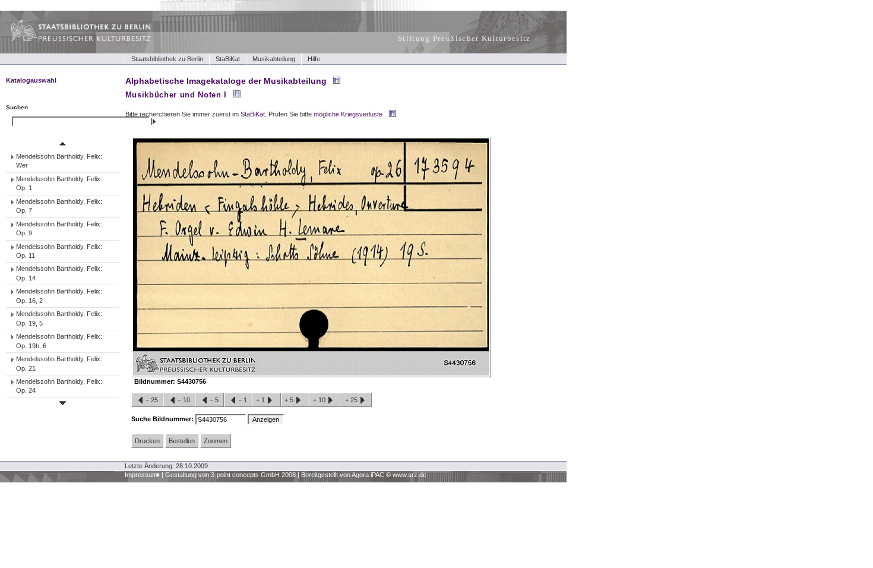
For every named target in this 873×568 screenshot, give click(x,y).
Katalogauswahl (31, 80)
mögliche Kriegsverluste (348, 114)
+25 (352, 399)
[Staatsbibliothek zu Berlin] (70, 39)
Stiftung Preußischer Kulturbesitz (464, 38)
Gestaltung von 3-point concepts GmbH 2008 (230, 474)
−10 (184, 399)
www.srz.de (409, 474)
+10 (320, 399)
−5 (214, 399)
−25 (152, 399)
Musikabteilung (273, 58)
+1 (261, 399)
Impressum (141, 474)
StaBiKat (228, 58)
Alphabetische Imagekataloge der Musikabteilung (226, 81)
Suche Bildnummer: (163, 418)
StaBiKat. (254, 114)
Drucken (147, 440)
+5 (289, 399)
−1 (242, 399)
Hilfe (314, 58)
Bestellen (182, 440)
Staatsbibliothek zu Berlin (167, 58)
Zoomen (215, 440)
